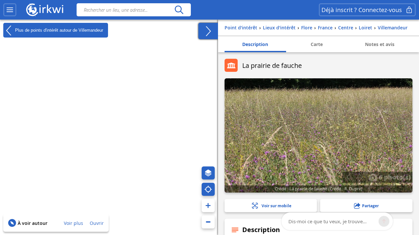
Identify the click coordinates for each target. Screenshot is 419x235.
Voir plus (73, 223)
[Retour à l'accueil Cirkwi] (45, 9)
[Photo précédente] (348, 177)
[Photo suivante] (361, 177)
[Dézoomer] (208, 221)
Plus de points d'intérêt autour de (58, 29)
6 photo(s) (394, 176)
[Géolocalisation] (208, 189)
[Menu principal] (9, 9)
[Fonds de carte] (208, 173)
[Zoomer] (208, 205)
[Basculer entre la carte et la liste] (208, 31)
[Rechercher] (178, 10)
